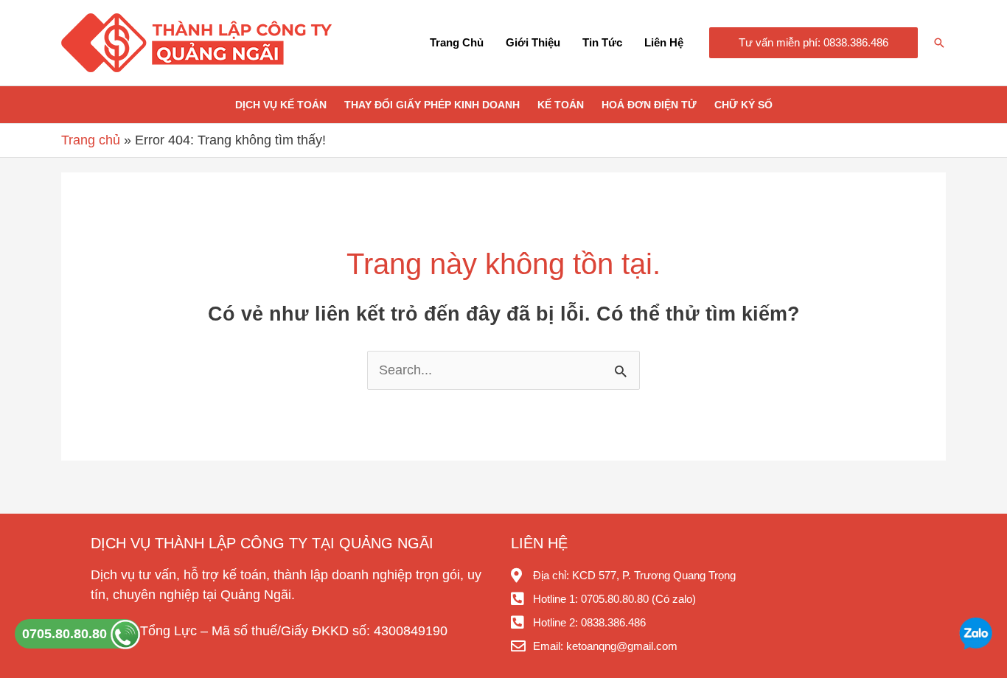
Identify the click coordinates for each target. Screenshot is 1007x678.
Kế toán (560, 105)
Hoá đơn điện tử (649, 105)
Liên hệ (663, 42)
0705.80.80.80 (66, 633)
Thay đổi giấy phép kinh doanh (432, 105)
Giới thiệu (533, 42)
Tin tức (602, 42)
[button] (813, 43)
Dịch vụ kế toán (281, 105)
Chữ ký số (743, 105)
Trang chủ (457, 42)
